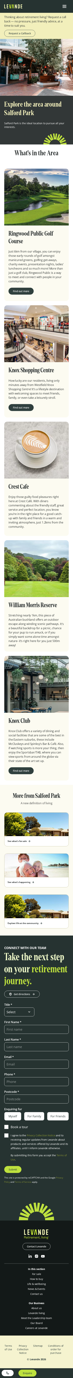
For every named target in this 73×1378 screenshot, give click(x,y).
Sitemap (38, 1345)
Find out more (21, 291)
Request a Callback (20, 33)
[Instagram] (36, 1256)
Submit (13, 1169)
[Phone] (7, 1373)
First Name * (12, 1022)
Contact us (36, 1294)
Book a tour (19, 1127)
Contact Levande (36, 1246)
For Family (34, 1116)
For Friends (58, 1116)
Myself (13, 1116)
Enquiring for (13, 1109)
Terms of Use (8, 1347)
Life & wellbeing (36, 1284)
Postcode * (11, 1091)
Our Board (36, 1323)
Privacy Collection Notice (41, 1135)
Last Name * (12, 1039)
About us (36, 1308)
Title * (8, 1004)
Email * (9, 1056)
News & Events (36, 1289)
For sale (36, 1274)
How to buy (36, 1279)
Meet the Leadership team (36, 1318)
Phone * (9, 1074)
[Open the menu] (64, 6)
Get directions (22, 994)
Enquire (27, 1373)
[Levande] (13, 7)
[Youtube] (43, 1256)
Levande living (36, 1313)
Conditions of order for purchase (55, 1349)
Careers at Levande (36, 1328)
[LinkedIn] (30, 1256)
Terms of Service (23, 1181)
